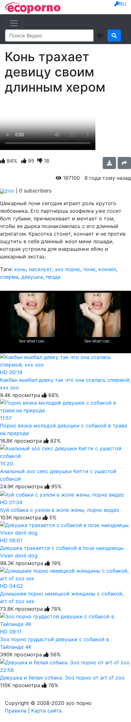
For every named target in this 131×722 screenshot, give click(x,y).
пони (89, 269)
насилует (40, 269)
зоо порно (67, 269)
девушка (32, 277)
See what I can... (33, 341)
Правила (15, 710)
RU (122, 4)
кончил (107, 269)
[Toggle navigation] (14, 23)
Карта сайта (46, 710)
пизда (53, 277)
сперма (9, 277)
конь (20, 269)
